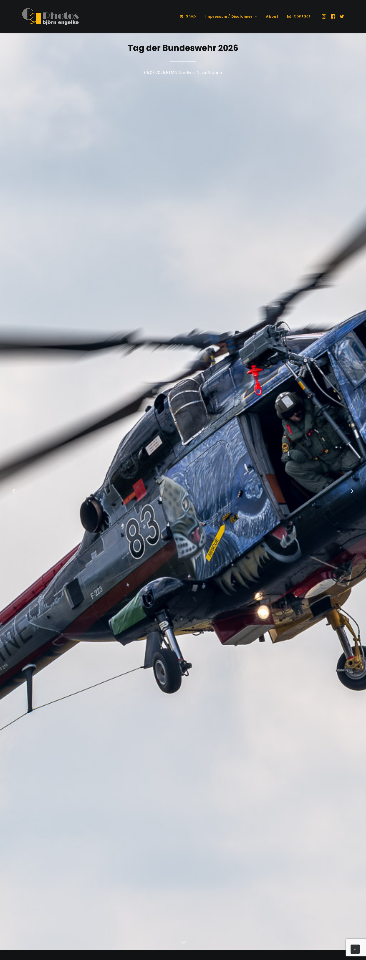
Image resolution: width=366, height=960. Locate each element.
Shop (191, 16)
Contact (302, 16)
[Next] (352, 492)
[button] (324, 16)
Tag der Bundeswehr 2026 (183, 48)
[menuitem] (188, 16)
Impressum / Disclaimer (228, 16)
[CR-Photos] (50, 16)
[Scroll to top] (355, 949)
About (272, 16)
